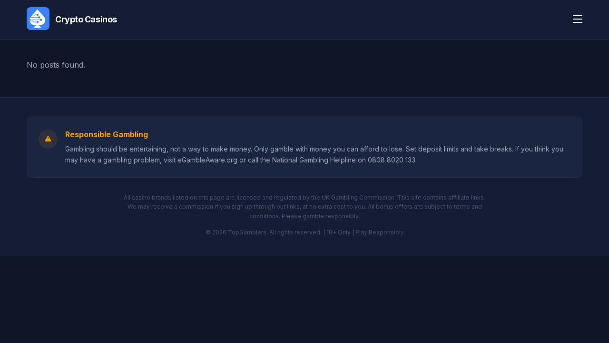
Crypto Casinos (86, 19)
